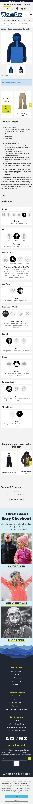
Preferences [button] (22, 792)
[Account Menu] (17, 9)
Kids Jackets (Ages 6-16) (19, 23)
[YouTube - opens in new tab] (25, 738)
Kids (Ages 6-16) (8, 23)
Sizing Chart (4, 75)
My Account (16, 671)
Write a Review (16, 499)
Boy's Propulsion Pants (9, 472)
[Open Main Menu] (27, 14)
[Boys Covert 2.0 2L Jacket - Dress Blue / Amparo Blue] (11, 69)
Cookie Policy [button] (15, 790)
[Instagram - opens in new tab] (16, 738)
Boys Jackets (29, 23)
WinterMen (26, 4)
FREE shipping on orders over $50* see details (16, 20)
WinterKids (7, 4)
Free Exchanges (16, 678)
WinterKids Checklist (16, 727)
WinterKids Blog (16, 724)
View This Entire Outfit (6, 109)
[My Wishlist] (13, 9)
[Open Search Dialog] (8, 9)
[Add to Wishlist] (15, 453)
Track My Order (16, 674)
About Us (16, 721)
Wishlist (16, 684)
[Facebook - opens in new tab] (7, 738)
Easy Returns (16, 681)
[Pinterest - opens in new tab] (21, 738)
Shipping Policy (16, 702)
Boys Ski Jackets (5, 25)
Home (2, 23)
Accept (16, 796)
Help (16, 699)
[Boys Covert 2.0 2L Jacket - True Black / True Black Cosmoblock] (20, 69)
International (16, 706)
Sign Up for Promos (16, 731)
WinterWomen (16, 4)
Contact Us (16, 696)
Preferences (16, 800)
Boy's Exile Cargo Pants (22, 114)
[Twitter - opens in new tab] (12, 738)
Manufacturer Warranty (16, 709)
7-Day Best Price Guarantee (16, 1)
